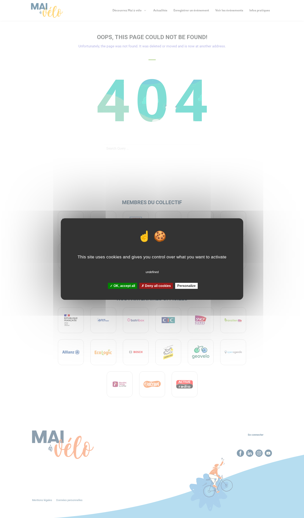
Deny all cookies (157, 286)
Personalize (186, 286)
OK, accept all (124, 286)
